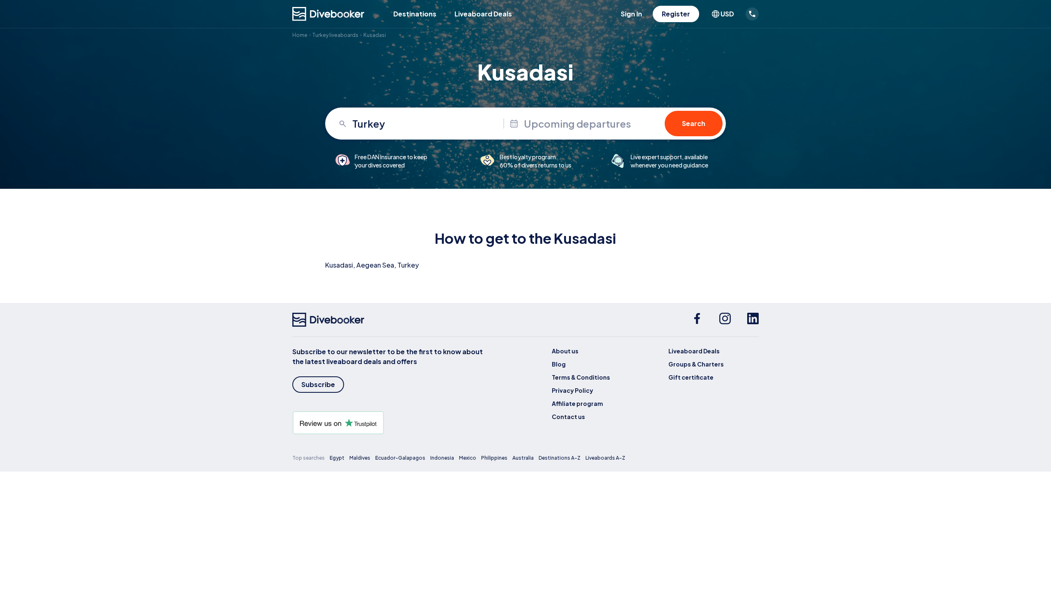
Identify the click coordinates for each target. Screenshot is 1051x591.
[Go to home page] (328, 14)
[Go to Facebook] (697, 320)
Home (299, 35)
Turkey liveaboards (335, 35)
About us (565, 351)
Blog (559, 364)
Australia (523, 458)
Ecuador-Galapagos (400, 458)
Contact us (568, 416)
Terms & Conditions (581, 377)
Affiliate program (577, 403)
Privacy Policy (572, 390)
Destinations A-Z (560, 458)
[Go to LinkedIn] (753, 320)
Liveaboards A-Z (605, 458)
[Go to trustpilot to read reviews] (389, 423)
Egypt (337, 458)
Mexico (467, 458)
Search (693, 123)
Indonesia (442, 458)
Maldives (359, 458)
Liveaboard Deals (483, 13)
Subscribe (318, 384)
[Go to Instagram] (725, 320)
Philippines (494, 458)
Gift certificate (691, 377)
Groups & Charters (696, 364)
